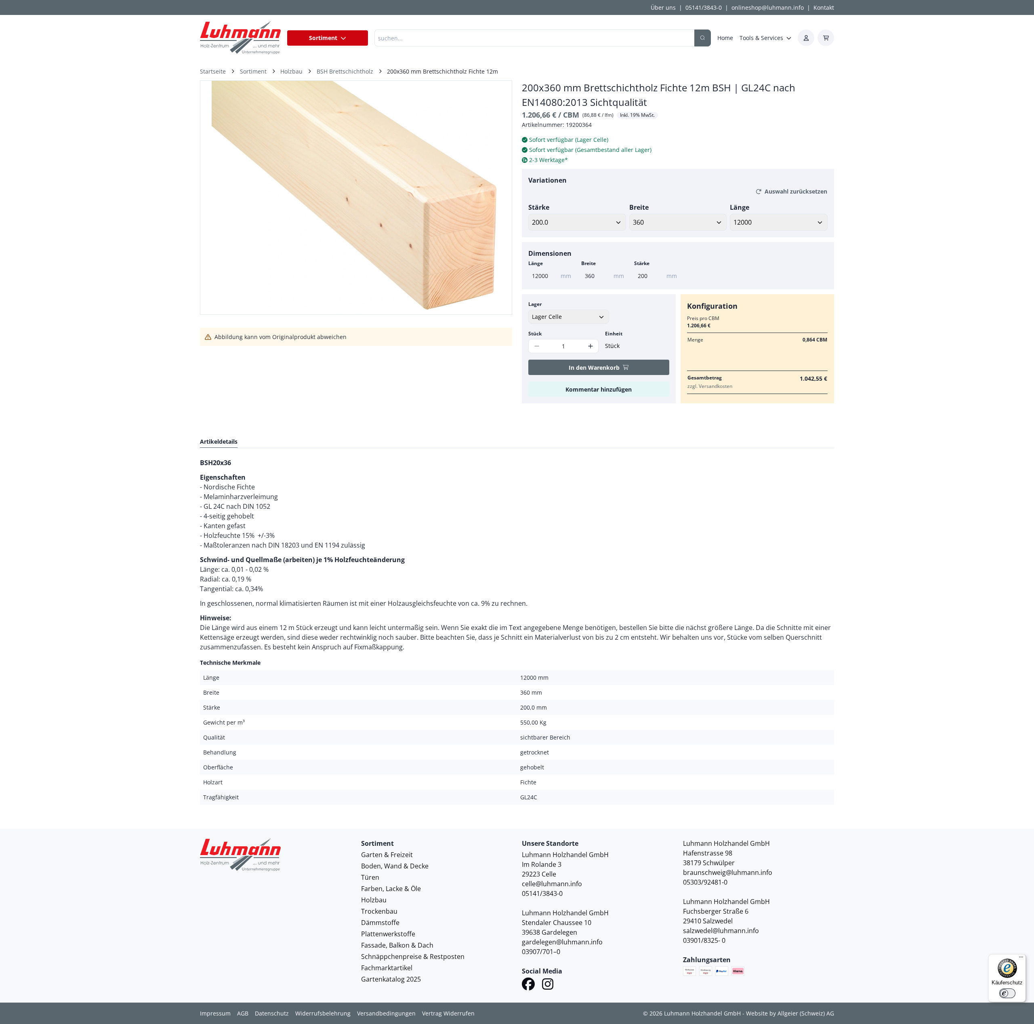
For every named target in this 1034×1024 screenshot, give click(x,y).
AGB (242, 1013)
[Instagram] (547, 985)
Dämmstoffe (380, 922)
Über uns (663, 7)
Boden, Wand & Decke (395, 866)
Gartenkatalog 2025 (391, 979)
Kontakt (823, 7)
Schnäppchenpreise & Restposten (412, 956)
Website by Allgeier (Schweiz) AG (790, 1013)
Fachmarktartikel (386, 967)
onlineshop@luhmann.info (767, 7)
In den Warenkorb (594, 367)
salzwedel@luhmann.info (721, 930)
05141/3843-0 (703, 7)
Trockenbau (379, 911)
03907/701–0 (541, 951)
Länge (739, 207)
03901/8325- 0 (704, 940)
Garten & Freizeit (387, 854)
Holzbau (374, 899)
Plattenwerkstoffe (388, 933)
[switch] (1007, 993)
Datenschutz (272, 1013)
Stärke (538, 207)
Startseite (213, 71)
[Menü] (1021, 959)
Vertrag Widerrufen (448, 1013)
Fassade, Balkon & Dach (397, 945)
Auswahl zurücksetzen (796, 191)
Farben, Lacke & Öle (391, 888)
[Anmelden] (806, 37)
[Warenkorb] (826, 37)
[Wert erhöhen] (590, 346)
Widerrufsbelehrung (323, 1013)
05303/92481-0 (705, 882)
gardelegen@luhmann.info (562, 942)
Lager (535, 304)
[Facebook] (528, 985)
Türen (370, 877)
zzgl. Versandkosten (709, 386)
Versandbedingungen (386, 1013)
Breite (639, 207)
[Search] (702, 37)
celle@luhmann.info (552, 883)
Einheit (613, 333)
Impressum (215, 1013)
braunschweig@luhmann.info (727, 872)
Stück (535, 333)
